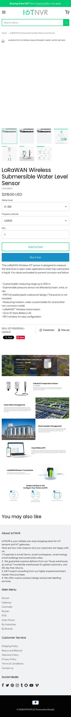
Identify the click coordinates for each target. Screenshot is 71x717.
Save (22, 337)
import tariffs (42, 3)
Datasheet (48, 330)
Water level (7, 200)
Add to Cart (35, 247)
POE (4, 615)
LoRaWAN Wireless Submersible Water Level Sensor (32, 33)
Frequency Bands (10, 214)
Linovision (7, 188)
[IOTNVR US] (35, 12)
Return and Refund (12, 650)
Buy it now (35, 257)
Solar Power (8, 620)
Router (5, 611)
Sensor (5, 598)
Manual (65, 330)
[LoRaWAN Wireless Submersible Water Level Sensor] (9, 136)
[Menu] (8, 12)
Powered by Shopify (45, 709)
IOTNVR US (29, 709)
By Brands (7, 628)
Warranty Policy (10, 654)
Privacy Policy (9, 659)
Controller (7, 606)
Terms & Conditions (12, 663)
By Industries (9, 624)
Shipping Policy (10, 646)
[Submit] (66, 22)
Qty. (4, 228)
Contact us (7, 668)
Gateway (6, 602)
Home (4, 33)
